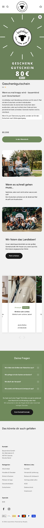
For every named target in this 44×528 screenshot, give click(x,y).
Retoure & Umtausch (31, 476)
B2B (3, 502)
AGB (25, 484)
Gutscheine (6, 487)
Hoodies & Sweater (9, 472)
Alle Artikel (6, 469)
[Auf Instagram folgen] (9, 509)
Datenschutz (28, 487)
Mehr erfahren (14, 256)
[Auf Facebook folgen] (3, 509)
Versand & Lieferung (31, 472)
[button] (20, 337)
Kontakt (27, 469)
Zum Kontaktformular (22, 412)
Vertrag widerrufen (30, 480)
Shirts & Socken (7, 476)
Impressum (28, 491)
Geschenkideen (7, 484)
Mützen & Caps (7, 480)
